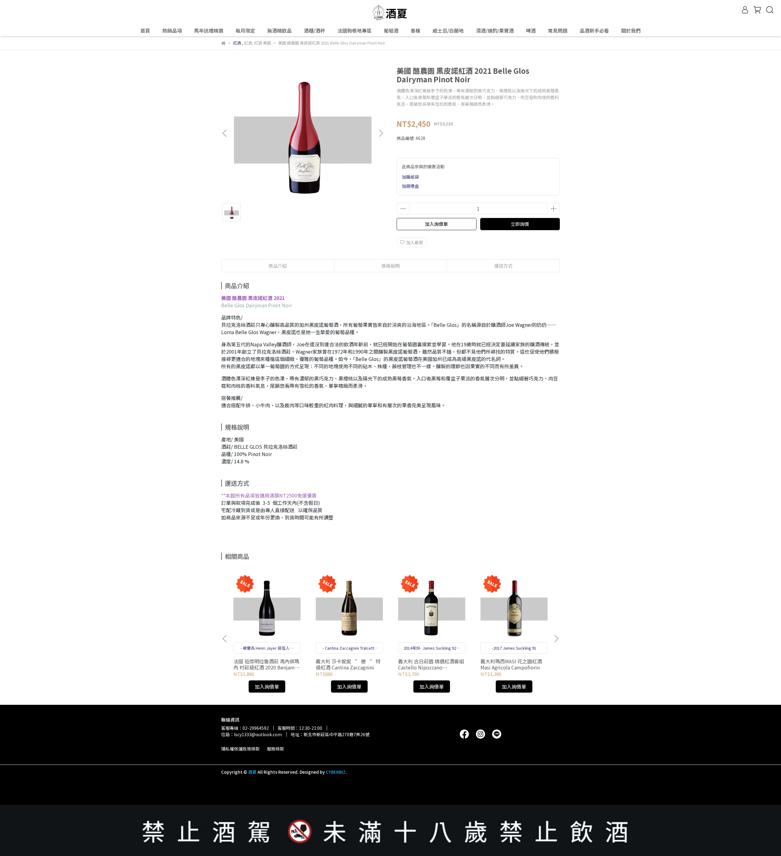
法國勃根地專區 (354, 30)
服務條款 (275, 749)
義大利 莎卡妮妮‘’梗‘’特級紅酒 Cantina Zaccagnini (348, 664)
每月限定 (245, 30)
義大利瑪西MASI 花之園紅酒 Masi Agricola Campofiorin (511, 664)
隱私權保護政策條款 (240, 749)
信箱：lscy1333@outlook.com (251, 734)
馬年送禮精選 (208, 30)
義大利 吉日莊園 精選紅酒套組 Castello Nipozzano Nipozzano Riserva (431, 664)
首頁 (145, 30)
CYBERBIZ (336, 772)
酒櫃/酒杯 (314, 30)
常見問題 (557, 30)
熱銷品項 (172, 30)
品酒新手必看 (594, 30)
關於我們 (631, 30)
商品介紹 (277, 265)
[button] (380, 133)
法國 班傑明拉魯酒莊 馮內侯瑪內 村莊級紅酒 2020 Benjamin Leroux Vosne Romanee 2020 (266, 664)
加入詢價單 (436, 224)
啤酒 (531, 30)
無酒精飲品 (279, 30)
